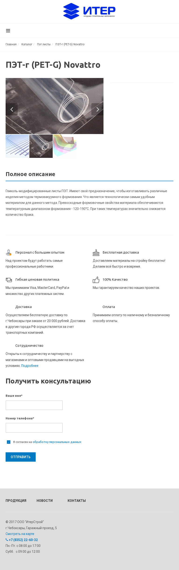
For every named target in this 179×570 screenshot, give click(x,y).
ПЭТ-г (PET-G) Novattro (69, 44)
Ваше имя (14, 395)
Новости (45, 501)
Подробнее (29, 366)
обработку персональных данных (57, 441)
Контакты (77, 501)
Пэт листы (44, 44)
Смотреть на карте (20, 534)
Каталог (26, 44)
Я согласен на (46, 441)
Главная (11, 44)
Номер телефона (20, 418)
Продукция (15, 501)
